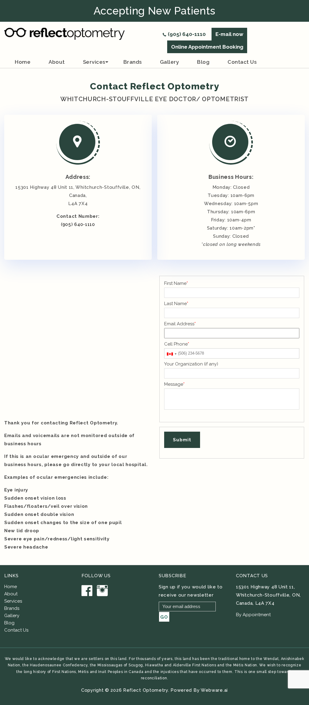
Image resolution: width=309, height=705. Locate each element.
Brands (11, 608)
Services (94, 62)
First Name (176, 283)
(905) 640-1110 (187, 34)
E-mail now (229, 34)
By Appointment (253, 614)
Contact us (242, 62)
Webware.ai (214, 690)
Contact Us (16, 630)
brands (132, 62)
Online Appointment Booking (207, 47)
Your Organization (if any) (191, 364)
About (11, 594)
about (57, 62)
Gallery (169, 62)
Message (174, 384)
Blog (203, 62)
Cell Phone (176, 344)
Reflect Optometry (145, 690)
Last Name (176, 303)
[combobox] (171, 354)
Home (22, 62)
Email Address (180, 324)
